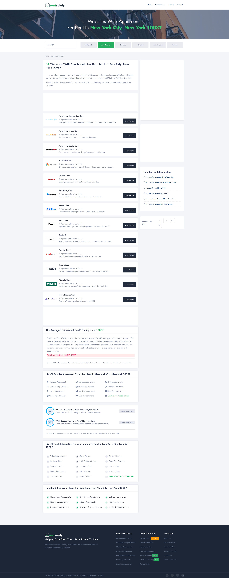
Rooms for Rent (170, 560)
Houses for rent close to (161, 182)
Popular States (145, 547)
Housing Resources (147, 551)
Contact (180, 5)
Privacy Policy (169, 542)
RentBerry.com (65, 190)
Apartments (105, 45)
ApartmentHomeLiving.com (71, 116)
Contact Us (168, 555)
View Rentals (129, 121)
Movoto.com (64, 280)
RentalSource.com (67, 294)
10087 (62, 56)
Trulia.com (63, 235)
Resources (159, 5)
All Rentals (89, 45)
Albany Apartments (88, 502)
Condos (140, 45)
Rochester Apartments (60, 502)
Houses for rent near (160, 177)
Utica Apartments (116, 502)
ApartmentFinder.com (68, 131)
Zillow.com (64, 205)
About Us (167, 538)
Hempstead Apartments (60, 497)
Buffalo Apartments (117, 497)
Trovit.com (64, 265)
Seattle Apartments (124, 564)
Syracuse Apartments (59, 507)
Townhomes (157, 45)
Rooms (175, 45)
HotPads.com (65, 160)
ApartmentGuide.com (68, 146)
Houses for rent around (161, 199)
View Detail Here (127, 411)
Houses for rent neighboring (159, 204)
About (171, 5)
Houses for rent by (155, 188)
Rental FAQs (145, 564)
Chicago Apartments (124, 547)
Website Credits (170, 551)
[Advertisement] (91, 102)
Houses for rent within (157, 193)
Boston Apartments (123, 538)
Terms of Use (169, 547)
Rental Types (149, 538)
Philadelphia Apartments (125, 555)
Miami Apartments (123, 560)
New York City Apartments (91, 507)
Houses (123, 45)
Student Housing (149, 560)
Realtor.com (64, 250)
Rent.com (63, 220)
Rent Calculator (148, 555)
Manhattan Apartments (119, 507)
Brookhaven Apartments (90, 497)
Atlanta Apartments (124, 551)
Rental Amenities (146, 542)
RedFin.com (64, 175)
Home (150, 5)
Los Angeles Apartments (125, 542)
